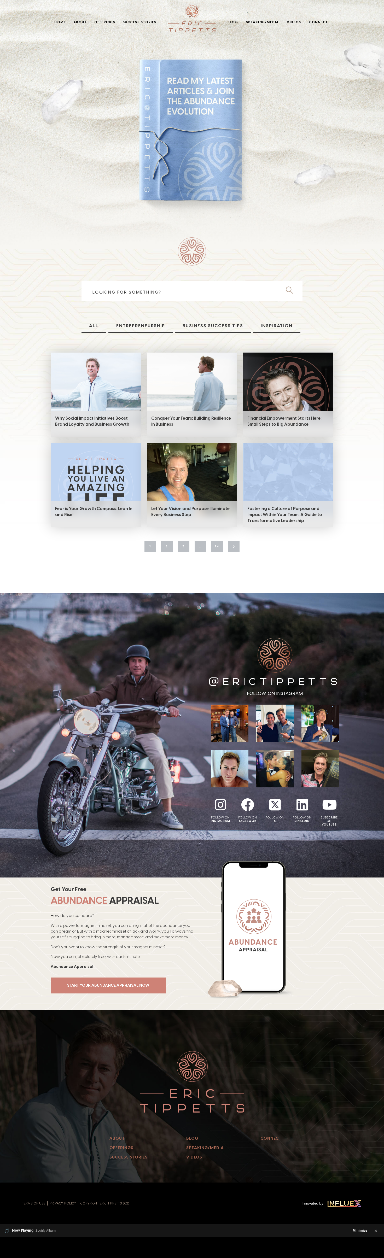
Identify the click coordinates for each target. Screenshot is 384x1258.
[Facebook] (247, 804)
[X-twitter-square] (275, 804)
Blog (233, 22)
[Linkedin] (302, 804)
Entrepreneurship (140, 326)
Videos (294, 22)
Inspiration (277, 326)
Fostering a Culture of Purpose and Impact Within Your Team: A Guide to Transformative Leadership (284, 514)
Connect (318, 22)
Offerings (104, 22)
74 (217, 546)
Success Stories (139, 22)
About (80, 22)
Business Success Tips (213, 326)
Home (60, 22)
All (93, 326)
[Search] (291, 290)
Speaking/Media (262, 22)
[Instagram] (220, 804)
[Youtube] (329, 804)
